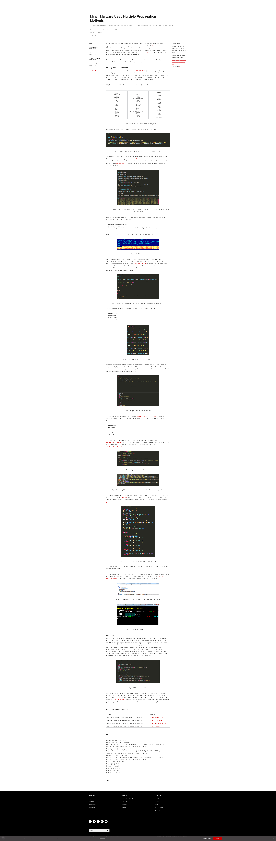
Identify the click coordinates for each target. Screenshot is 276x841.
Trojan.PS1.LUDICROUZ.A (139, 71)
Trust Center (158, 810)
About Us (157, 798)
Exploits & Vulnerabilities (124, 783)
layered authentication (118, 699)
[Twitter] (98, 821)
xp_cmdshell (123, 497)
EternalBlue (148, 52)
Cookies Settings (207, 838)
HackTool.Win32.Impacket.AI (114, 442)
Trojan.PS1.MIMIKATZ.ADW (114, 447)
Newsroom (91, 801)
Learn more (102, 838)
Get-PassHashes (136, 159)
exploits (114, 502)
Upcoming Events (159, 807)
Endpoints (114, 783)
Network (140, 783)
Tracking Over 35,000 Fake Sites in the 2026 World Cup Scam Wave (179, 62)
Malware (108, 783)
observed (154, 46)
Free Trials (124, 807)
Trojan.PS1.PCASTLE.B (140, 264)
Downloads (124, 804)
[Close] (273, 838)
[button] (95, 71)
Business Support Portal (127, 798)
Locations (157, 804)
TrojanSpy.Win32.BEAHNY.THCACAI (146, 416)
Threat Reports (92, 804)
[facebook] (94, 821)
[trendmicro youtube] (106, 821)
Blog (90, 798)
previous (108, 502)
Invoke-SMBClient (121, 163)
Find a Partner (92, 807)
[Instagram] (102, 821)
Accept (217, 838)
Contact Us (95, 70)
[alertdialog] (138, 838)
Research (134, 783)
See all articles (175, 66)
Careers (156, 801)
